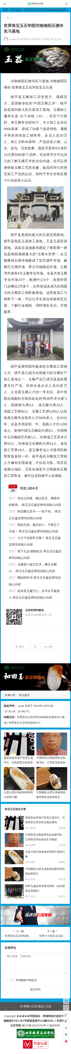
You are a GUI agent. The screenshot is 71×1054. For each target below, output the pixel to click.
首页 (5, 9)
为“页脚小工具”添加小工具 (35, 1006)
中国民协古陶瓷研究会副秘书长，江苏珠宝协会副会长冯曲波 (51, 762)
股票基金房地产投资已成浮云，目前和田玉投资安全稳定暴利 (18, 762)
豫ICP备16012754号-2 (35, 1025)
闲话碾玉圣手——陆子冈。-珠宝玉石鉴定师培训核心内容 (35, 515)
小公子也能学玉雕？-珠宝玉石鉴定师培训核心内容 (35, 541)
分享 (49, 646)
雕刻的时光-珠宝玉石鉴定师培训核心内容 (35, 581)
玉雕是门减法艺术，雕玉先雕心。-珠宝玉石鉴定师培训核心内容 (33, 568)
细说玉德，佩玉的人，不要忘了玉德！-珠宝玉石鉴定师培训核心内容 (34, 528)
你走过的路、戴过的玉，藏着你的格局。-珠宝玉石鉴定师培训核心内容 (35, 501)
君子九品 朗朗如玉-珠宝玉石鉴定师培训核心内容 (35, 554)
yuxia (12, 39)
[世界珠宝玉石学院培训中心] (35, 4)
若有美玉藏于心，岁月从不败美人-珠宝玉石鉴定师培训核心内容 (34, 594)
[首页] (66, 1001)
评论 (47, 39)
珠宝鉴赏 (16, 9)
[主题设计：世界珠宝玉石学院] (36, 1037)
